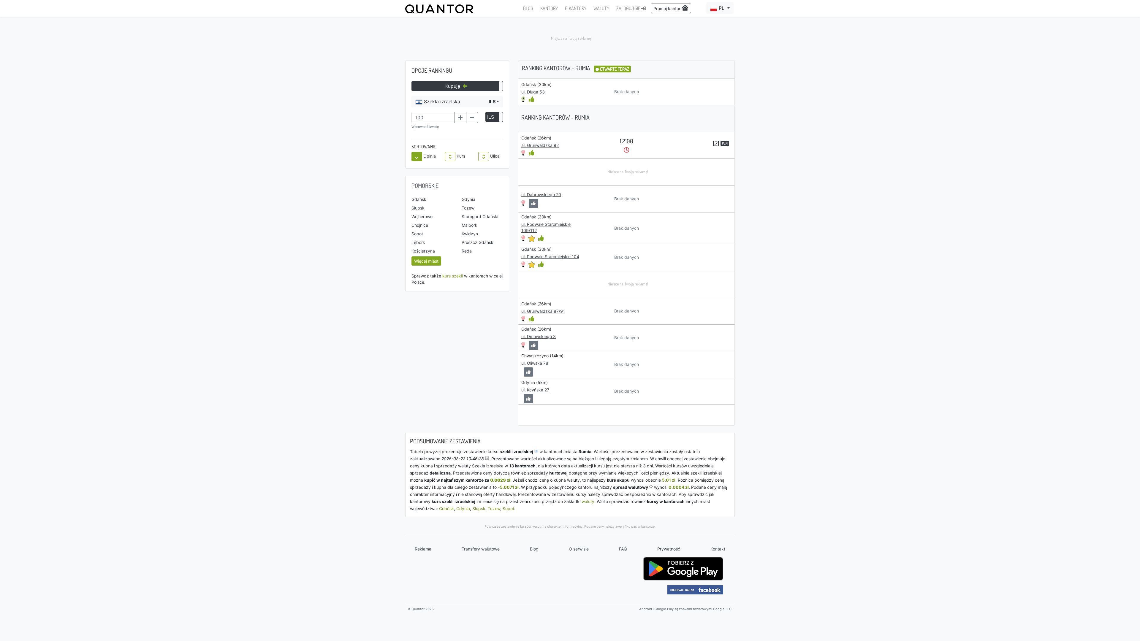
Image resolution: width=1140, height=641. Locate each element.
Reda (467, 250)
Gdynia (468, 199)
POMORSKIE (424, 185)
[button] (720, 8)
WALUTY (601, 8)
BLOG (528, 8)
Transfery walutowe (481, 548)
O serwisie (579, 548)
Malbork (469, 225)
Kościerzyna (423, 250)
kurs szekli (452, 275)
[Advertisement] (570, 38)
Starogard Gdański (480, 216)
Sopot (417, 233)
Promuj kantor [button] (667, 8)
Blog (534, 548)
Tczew (468, 207)
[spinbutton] (433, 117)
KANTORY (549, 8)
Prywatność (668, 548)
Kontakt (717, 548)
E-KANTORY (575, 8)
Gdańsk (418, 199)
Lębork (418, 242)
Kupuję (453, 86)
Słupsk (418, 207)
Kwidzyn (470, 233)
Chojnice (419, 225)
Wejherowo (422, 216)
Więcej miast (426, 261)
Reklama (423, 548)
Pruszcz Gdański (478, 242)
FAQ (623, 548)
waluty (588, 501)
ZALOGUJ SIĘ (628, 8)
